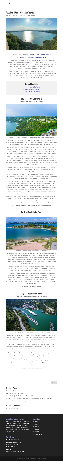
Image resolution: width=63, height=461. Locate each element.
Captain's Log (38, 434)
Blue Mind (37, 431)
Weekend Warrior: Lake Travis (14, 393)
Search (54, 383)
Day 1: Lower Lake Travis (32, 87)
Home (36, 421)
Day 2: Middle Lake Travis (32, 89)
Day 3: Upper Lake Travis (32, 91)
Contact (37, 429)
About (36, 424)
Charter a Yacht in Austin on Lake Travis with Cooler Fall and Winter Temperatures (29, 398)
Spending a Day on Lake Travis (14, 391)
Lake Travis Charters (29, 15)
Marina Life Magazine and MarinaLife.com (40, 54)
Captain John (11, 15)
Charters (37, 426)
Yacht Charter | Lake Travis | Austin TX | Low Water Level (22, 396)
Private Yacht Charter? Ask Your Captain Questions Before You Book (24, 401)
